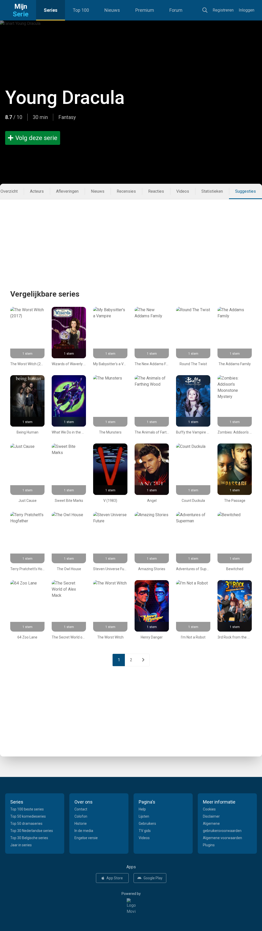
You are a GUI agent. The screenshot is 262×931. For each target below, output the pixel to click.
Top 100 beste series (27, 809)
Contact (80, 809)
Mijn (20, 10)
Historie (80, 823)
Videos (182, 191)
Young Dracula (65, 98)
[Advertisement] (131, 235)
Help (142, 809)
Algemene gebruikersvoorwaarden (222, 827)
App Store (114, 878)
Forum (175, 10)
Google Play (153, 878)
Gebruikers (147, 823)
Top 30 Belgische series (29, 838)
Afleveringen (67, 191)
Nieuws (112, 10)
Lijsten (144, 816)
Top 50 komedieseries (28, 816)
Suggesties (245, 191)
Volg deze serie (36, 138)
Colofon (80, 816)
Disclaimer (211, 816)
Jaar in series (21, 845)
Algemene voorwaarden (222, 838)
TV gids (145, 831)
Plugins (209, 845)
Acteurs (37, 191)
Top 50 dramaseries (26, 823)
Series (50, 10)
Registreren (223, 10)
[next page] (143, 660)
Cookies (209, 809)
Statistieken (212, 191)
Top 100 (81, 10)
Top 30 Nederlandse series (31, 831)
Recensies (126, 191)
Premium (144, 10)
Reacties (156, 191)
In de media (83, 831)
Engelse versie (86, 838)
